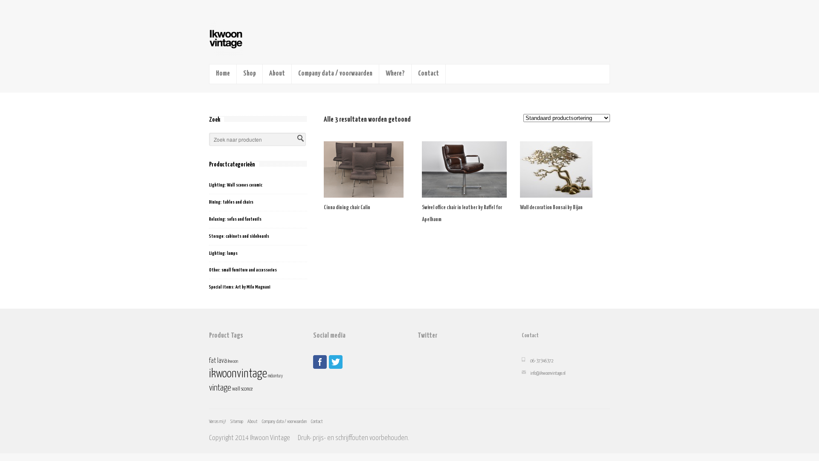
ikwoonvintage (238, 374)
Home (223, 73)
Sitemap (236, 421)
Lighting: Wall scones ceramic (235, 185)
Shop (249, 73)
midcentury (275, 376)
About (277, 73)
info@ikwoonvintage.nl (548, 373)
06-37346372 (541, 361)
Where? (395, 73)
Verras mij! (217, 421)
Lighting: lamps (223, 253)
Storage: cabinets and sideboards (239, 236)
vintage (220, 388)
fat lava (218, 361)
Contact (428, 73)
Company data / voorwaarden (335, 73)
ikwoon (233, 361)
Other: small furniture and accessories (243, 270)
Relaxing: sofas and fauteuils (235, 219)
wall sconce (242, 389)
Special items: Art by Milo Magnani (239, 287)
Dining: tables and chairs (231, 202)
